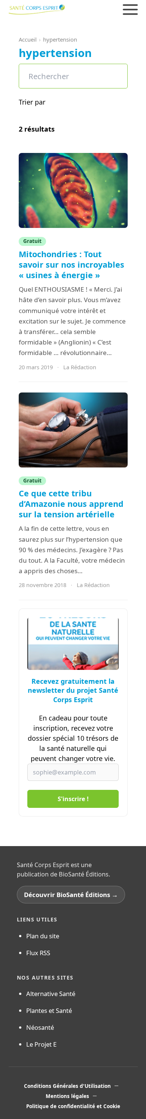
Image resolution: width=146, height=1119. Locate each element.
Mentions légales (67, 1096)
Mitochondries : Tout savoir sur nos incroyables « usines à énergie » (71, 264)
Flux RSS (38, 952)
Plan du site (42, 936)
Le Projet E (41, 1044)
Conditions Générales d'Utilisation (67, 1086)
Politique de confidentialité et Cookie (73, 1106)
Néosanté (40, 1027)
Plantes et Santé (49, 1010)
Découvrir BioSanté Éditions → (71, 894)
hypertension (60, 39)
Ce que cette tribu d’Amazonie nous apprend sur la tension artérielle (71, 504)
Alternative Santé (50, 993)
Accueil (28, 39)
